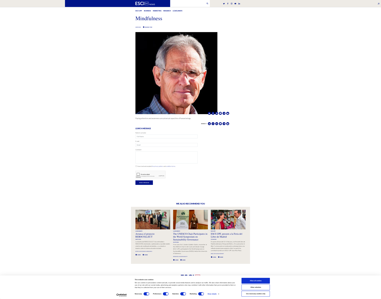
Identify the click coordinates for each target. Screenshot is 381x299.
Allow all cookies (256, 281)
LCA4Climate (177, 11)
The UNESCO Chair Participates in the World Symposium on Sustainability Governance (190, 236)
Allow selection (255, 287)
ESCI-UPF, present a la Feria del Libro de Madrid (226, 235)
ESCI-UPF (138, 11)
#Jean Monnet (220, 253)
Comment (138, 149)
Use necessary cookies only (255, 294)
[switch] (166, 293)
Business (147, 11)
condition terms (170, 166)
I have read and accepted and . (156, 166)
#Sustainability (183, 256)
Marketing (157, 11)
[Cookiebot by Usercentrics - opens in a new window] (121, 295)
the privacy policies (157, 166)
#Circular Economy (140, 251)
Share (146, 254)
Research (167, 11)
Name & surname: (140, 133)
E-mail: (137, 141)
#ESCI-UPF (213, 253)
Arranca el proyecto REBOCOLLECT (144, 235)
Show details (212, 294)
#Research (149, 251)
